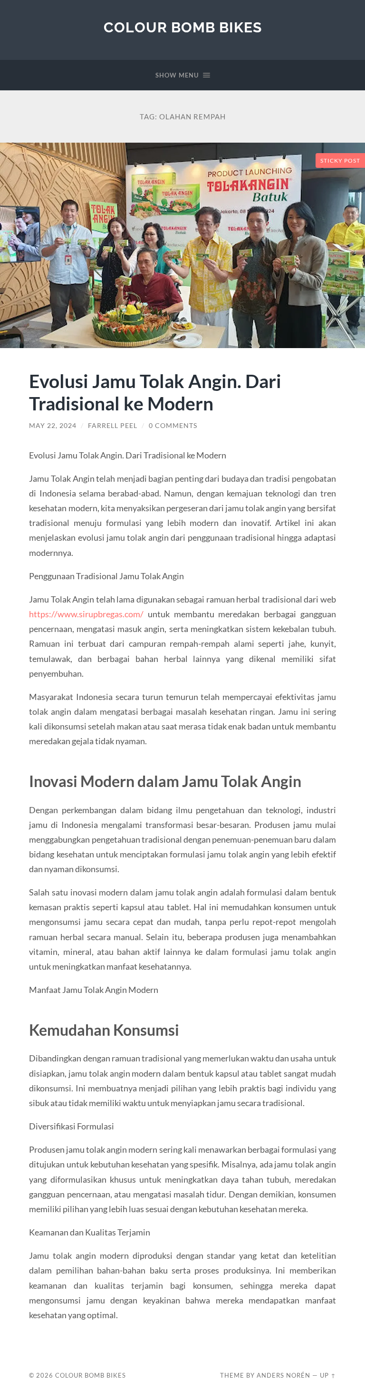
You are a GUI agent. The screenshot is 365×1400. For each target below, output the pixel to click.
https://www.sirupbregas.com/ (86, 614)
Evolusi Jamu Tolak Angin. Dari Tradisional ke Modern (155, 391)
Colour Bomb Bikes (183, 27)
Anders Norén (283, 1375)
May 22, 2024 (53, 425)
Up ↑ (328, 1375)
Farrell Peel (112, 425)
